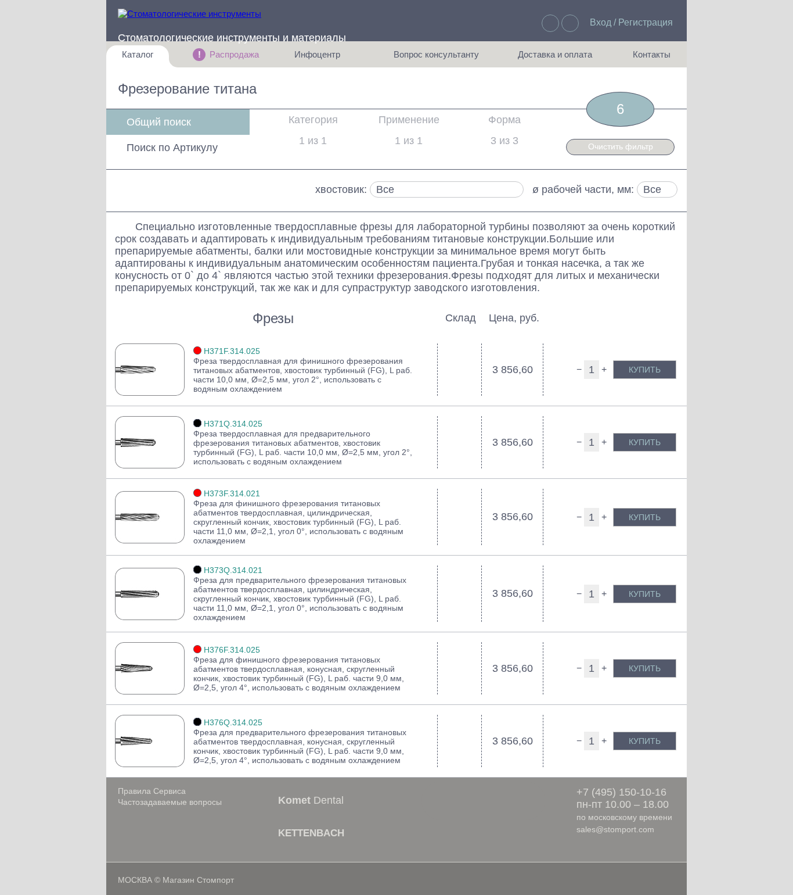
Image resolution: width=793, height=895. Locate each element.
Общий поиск (159, 122)
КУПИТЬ (645, 369)
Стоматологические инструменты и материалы (232, 38)
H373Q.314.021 (233, 570)
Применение (409, 120)
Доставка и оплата (555, 58)
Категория (313, 120)
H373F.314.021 (232, 493)
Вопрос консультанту (436, 58)
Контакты (646, 58)
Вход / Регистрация (631, 22)
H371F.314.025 (232, 351)
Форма (504, 120)
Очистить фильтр (620, 146)
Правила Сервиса (152, 791)
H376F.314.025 (232, 649)
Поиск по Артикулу (172, 147)
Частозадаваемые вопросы (170, 802)
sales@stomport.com (615, 829)
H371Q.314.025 (233, 423)
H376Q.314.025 (233, 722)
